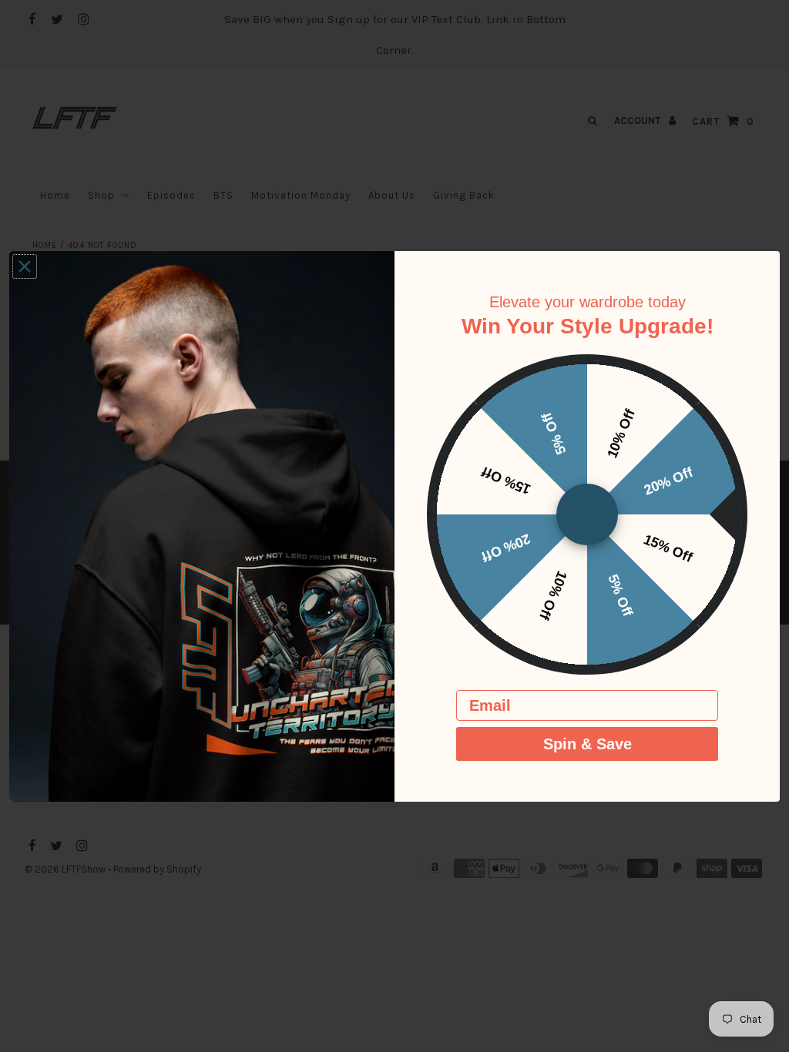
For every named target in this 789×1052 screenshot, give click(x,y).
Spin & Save (587, 743)
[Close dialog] (24, 266)
